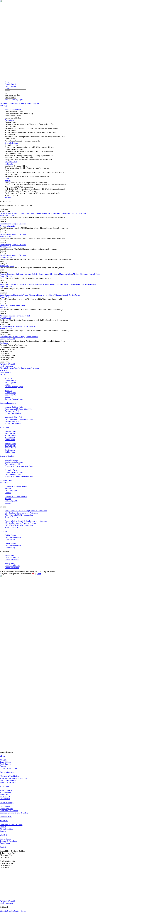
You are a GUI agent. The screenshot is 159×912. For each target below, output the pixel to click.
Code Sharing (10, 539)
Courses (8, 493)
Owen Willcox (64, 284)
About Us (8, 378)
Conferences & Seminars (14, 462)
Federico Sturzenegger (40, 274)
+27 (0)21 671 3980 (7, 364)
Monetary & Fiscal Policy (14, 407)
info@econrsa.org (6, 366)
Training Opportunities (13, 464)
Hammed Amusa (6, 337)
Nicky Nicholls (68, 213)
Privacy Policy (10, 555)
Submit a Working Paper (14, 387)
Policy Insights (10, 433)
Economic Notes (6, 480)
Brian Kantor (5, 284)
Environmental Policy (13, 411)
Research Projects (11, 517)
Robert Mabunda (32, 337)
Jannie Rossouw (6, 326)
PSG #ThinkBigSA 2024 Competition (19, 515)
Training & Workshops (13, 537)
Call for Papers (10, 535)
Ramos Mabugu (80, 213)
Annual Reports (10, 435)
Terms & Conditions (12, 557)
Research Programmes (8, 403)
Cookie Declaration (12, 560)
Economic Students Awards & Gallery (19, 466)
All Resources (10, 438)
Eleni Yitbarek (19, 213)
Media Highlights (11, 491)
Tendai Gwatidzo (29, 326)
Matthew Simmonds (80, 274)
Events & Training (7, 456)
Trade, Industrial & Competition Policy (19, 409)
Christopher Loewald (23, 274)
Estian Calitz (4, 305)
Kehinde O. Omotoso (33, 213)
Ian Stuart (14, 284)
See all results (10, 97)
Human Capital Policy (13, 413)
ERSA (2, 374)
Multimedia (4, 482)
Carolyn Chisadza (6, 213)
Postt (39, 574)
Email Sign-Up (10, 383)
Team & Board (10, 380)
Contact (7, 385)
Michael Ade (17, 326)
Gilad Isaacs (53, 274)
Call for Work (10, 440)
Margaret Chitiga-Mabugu (51, 213)
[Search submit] (6, 93)
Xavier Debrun (94, 274)
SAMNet (3, 531)
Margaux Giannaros (19, 224)
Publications (4, 427)
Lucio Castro (23, 284)
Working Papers (10, 431)
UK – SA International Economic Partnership (21, 513)
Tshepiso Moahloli (77, 284)
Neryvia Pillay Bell (23, 316)
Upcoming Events (11, 460)
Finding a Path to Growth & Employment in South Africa (26, 511)
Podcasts (8, 488)
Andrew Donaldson (7, 274)
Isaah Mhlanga (5, 224)
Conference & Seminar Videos (16, 486)
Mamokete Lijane (65, 274)
